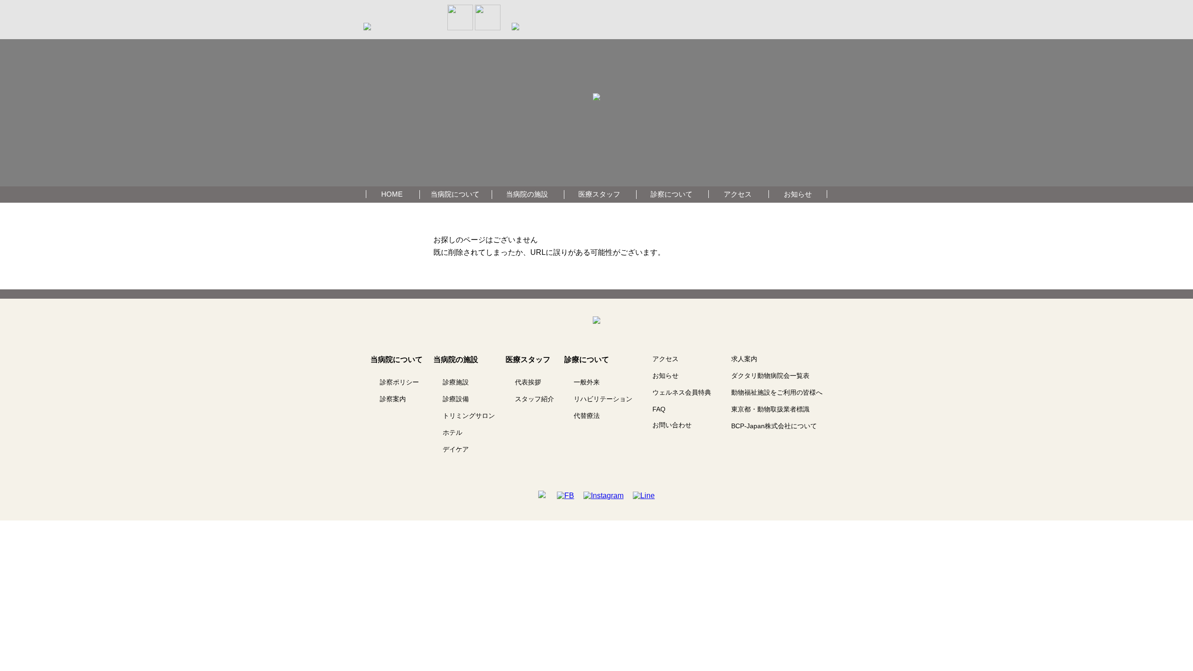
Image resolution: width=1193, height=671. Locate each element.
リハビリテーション (603, 399)
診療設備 (456, 399)
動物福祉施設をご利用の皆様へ (777, 392)
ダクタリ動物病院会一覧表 (770, 375)
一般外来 (587, 382)
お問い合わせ (672, 425)
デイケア (456, 449)
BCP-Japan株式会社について (774, 426)
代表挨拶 (528, 382)
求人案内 (744, 359)
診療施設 (456, 382)
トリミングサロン (469, 415)
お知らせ (798, 194)
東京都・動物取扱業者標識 (770, 409)
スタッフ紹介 (534, 399)
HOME (392, 194)
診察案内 (393, 399)
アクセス (738, 194)
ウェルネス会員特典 (681, 392)
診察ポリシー (399, 382)
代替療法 (587, 415)
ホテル (452, 432)
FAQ (658, 409)
